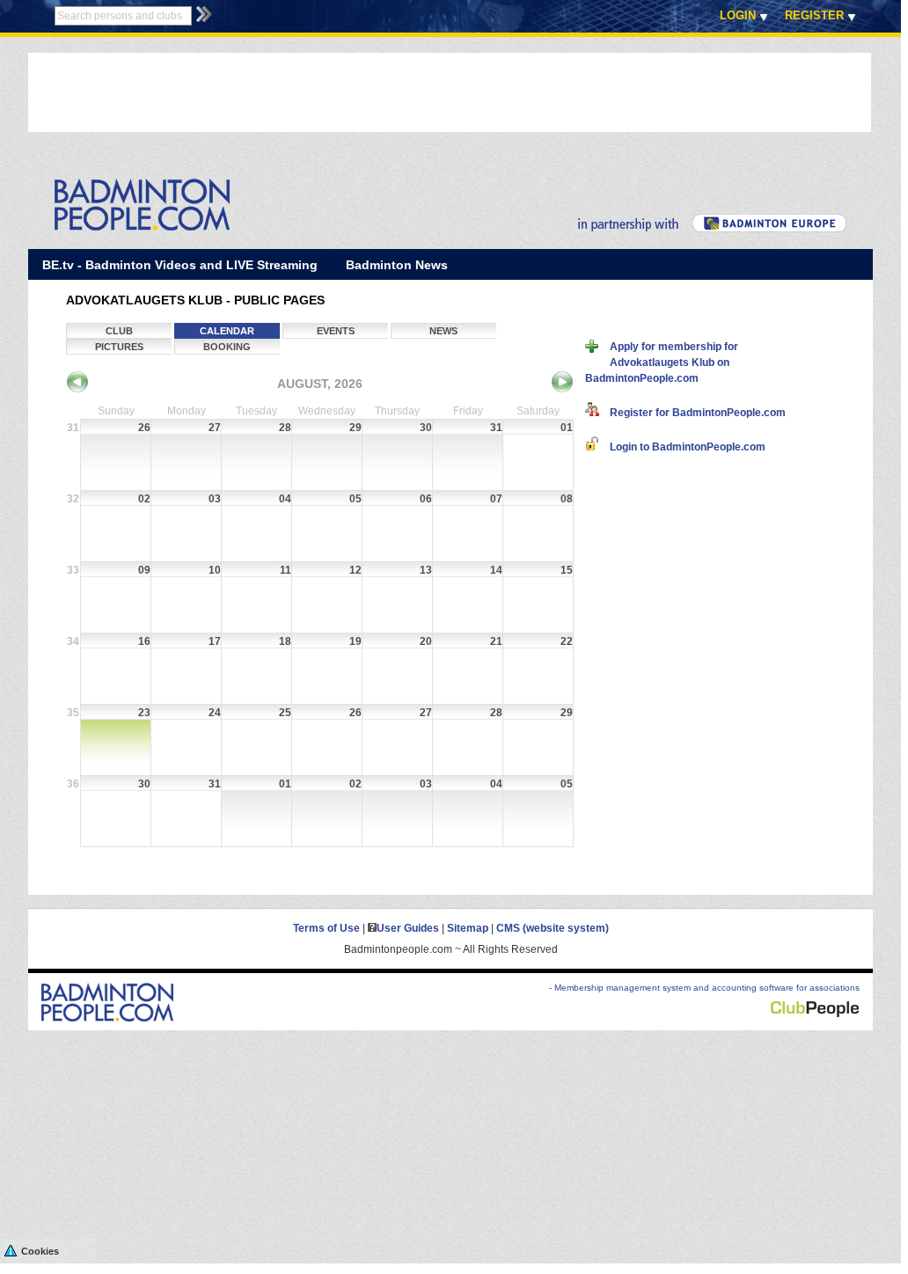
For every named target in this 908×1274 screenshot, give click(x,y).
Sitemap (467, 928)
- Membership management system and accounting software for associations (704, 987)
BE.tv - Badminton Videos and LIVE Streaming (180, 265)
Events (336, 331)
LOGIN (738, 15)
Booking (227, 346)
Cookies (40, 1251)
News (443, 331)
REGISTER (814, 15)
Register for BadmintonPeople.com (692, 412)
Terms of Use (326, 928)
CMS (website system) (552, 928)
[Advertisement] (348, 92)
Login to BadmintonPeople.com (682, 447)
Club (119, 331)
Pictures (119, 346)
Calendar (227, 331)
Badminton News (397, 265)
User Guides (408, 928)
